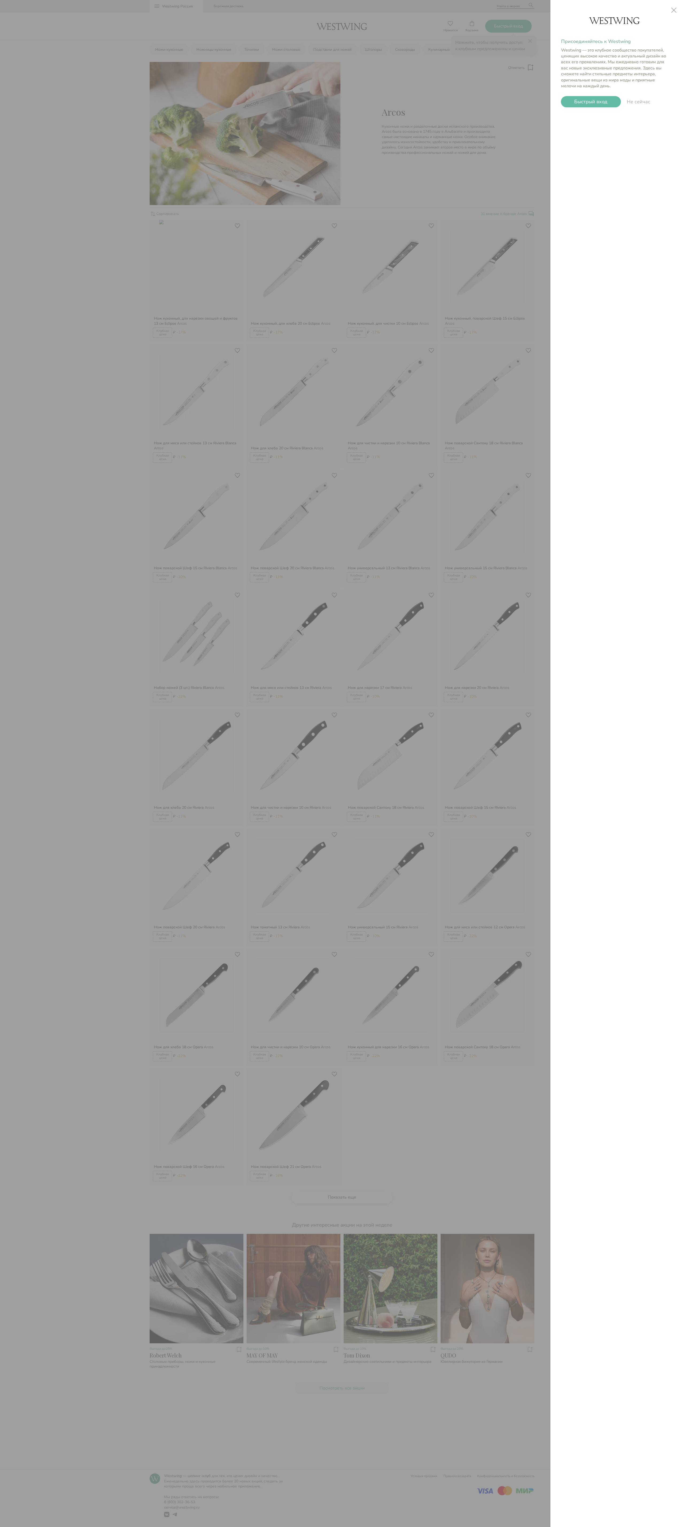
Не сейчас (638, 102)
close (674, 10)
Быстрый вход (590, 102)
